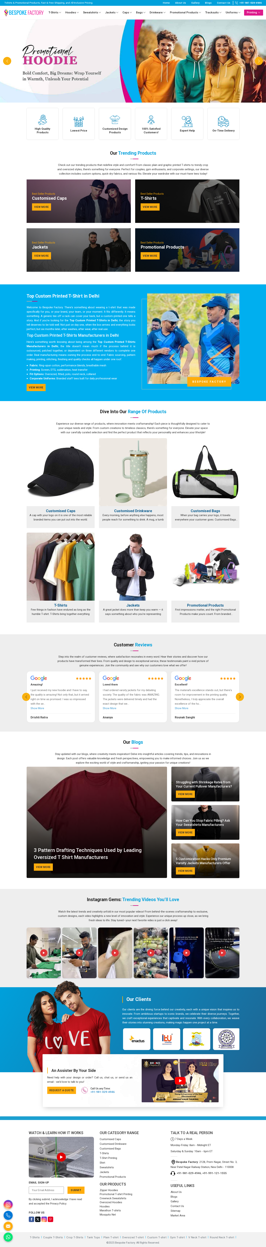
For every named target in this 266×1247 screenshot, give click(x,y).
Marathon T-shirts (110, 1210)
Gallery (195, 3)
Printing (252, 12)
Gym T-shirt (177, 1237)
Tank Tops (93, 1237)
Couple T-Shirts (53, 1237)
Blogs (208, 3)
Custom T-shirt (156, 1237)
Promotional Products (184, 12)
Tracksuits (212, 12)
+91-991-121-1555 (214, 1173)
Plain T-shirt (111, 1237)
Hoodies (70, 12)
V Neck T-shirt (197, 1237)
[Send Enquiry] (8, 1226)
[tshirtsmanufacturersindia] (60, 12)
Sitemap (175, 1210)
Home (166, 3)
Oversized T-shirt (133, 1237)
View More (36, 387)
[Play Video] (61, 1157)
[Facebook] (31, 1219)
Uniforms (232, 12)
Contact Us (223, 3)
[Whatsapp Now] (8, 1237)
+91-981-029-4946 (250, 3)
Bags (139, 12)
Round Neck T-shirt (222, 1237)
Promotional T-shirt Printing (116, 1194)
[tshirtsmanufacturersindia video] (44, 953)
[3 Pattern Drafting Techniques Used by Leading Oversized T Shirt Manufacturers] (97, 822)
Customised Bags (205, 511)
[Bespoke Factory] (24, 12)
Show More (37, 708)
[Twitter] (38, 1219)
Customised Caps (60, 511)
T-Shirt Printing (108, 1158)
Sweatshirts (90, 12)
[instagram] (8, 1204)
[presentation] (26, 697)
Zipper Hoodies (109, 1190)
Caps (126, 12)
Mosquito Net (108, 1214)
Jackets (110, 12)
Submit (76, 1190)
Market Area (178, 1215)
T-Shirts (53, 12)
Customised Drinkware (133, 511)
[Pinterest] (50, 1219)
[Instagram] (44, 1219)
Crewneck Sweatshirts (113, 1198)
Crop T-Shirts (74, 1237)
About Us (180, 3)
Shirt (102, 1162)
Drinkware (156, 12)
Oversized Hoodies (111, 1202)
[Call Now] (8, 1215)
